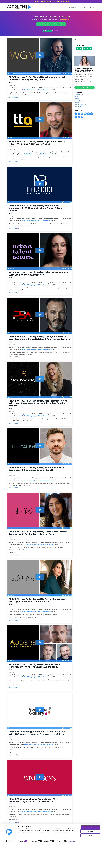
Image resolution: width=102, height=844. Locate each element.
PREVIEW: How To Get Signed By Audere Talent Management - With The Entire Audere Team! (34, 665)
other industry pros (80, 104)
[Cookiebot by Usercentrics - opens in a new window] (9, 841)
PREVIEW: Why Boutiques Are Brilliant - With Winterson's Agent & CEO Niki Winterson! (33, 800)
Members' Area (65, 19)
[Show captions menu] (62, 73)
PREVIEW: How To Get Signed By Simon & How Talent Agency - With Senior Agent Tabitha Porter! (38, 532)
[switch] (40, 841)
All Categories (78, 95)
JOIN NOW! (84, 87)
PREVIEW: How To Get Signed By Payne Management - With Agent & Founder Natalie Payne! (38, 600)
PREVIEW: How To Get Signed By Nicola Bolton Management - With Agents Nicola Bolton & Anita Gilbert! (36, 208)
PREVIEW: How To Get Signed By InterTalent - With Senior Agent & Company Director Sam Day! (36, 468)
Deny (90, 835)
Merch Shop (72, 7)
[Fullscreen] (71, 73)
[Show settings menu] (68, 73)
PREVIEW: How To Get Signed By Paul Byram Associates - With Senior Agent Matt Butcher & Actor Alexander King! (40, 337)
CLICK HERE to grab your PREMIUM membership (36, 90)
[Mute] (65, 73)
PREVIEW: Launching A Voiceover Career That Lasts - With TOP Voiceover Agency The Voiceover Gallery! (37, 732)
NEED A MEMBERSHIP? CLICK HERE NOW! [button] (51, 24)
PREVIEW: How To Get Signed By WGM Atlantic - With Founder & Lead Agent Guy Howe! (38, 78)
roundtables (78, 106)
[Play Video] (8, 73)
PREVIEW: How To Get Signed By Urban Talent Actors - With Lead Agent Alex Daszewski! (38, 273)
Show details (72, 841)
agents (10, 82)
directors (77, 102)
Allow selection (90, 831)
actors (76, 97)
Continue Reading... (14, 97)
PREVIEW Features (82, 7)
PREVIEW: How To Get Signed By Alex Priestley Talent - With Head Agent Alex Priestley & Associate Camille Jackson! (38, 403)
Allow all (90, 827)
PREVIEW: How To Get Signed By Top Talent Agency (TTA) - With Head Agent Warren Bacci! (37, 142)
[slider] (37, 73)
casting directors (79, 101)
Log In (92, 7)
